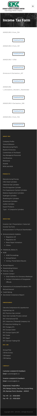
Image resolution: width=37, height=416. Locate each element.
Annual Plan (7, 350)
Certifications (7, 158)
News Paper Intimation (14, 242)
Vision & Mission (8, 144)
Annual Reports (8, 265)
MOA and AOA (8, 166)
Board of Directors (9, 150)
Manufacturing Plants (10, 147)
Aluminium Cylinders (10, 201)
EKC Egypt (6, 338)
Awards (5, 163)
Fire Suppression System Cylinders (15, 190)
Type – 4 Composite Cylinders (13, 209)
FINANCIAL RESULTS (10, 250)
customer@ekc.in (13, 374)
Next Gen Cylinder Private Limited (15, 316)
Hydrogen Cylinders (10, 195)
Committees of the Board (11, 152)
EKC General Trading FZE (11, 341)
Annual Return (11, 258)
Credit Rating (7, 292)
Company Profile (8, 141)
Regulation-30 (11, 239)
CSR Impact (7, 355)
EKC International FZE (10, 319)
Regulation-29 (11, 237)
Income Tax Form (9, 227)
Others (8, 245)
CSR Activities (8, 352)
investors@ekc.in (13, 381)
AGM (4, 252)
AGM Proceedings (12, 255)
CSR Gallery (7, 358)
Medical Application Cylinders (13, 193)
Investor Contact (8, 274)
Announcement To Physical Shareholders (17, 229)
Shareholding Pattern (10, 268)
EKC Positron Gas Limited (11, 313)
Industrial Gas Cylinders (11, 184)
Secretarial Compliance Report (13, 295)
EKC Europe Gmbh (9, 330)
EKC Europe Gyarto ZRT (11, 332)
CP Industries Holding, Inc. (12, 324)
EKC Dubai (6, 335)
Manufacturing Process (11, 179)
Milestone (6, 161)
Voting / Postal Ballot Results (16, 261)
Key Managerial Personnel (12, 155)
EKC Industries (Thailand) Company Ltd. (16, 321)
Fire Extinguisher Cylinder (12, 187)
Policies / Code (8, 271)
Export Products (8, 207)
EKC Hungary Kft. (9, 327)
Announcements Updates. (12, 234)
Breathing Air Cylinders (11, 198)
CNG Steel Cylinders (10, 182)
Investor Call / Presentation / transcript (16, 224)
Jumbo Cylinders (8, 204)
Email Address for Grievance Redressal (19, 276)
